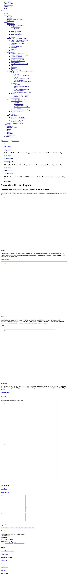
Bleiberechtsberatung (16, 56)
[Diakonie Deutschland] (13, 520)
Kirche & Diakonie (12, 127)
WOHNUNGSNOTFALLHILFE (16, 99)
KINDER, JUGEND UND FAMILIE (17, 38)
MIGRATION (11, 52)
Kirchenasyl (14, 67)
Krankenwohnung (18, 104)
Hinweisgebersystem (6, 557)
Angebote (6, 22)
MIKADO (13, 44)
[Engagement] (8, 146)
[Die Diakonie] (8, 170)
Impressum (4, 560)
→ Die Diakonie (5, 326)
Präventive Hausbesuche (17, 25)
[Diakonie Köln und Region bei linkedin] (30, 527)
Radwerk (13, 113)
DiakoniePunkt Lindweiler (18, 118)
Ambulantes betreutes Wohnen (22, 107)
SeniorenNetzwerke (16, 31)
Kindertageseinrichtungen (17, 43)
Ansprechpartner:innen (7, 551)
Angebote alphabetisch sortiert (15, 123)
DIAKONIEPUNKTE (13, 115)
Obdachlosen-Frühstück (17, 111)
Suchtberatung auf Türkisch (21, 95)
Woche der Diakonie (9, 136)
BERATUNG (11, 24)
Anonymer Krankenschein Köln (19, 53)
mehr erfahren (7, 155)
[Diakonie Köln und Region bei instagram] (21, 527)
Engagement (7, 15)
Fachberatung (17, 108)
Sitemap (3, 563)
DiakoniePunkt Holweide (17, 117)
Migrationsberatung (16, 70)
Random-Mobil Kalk (16, 46)
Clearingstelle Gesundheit (17, 58)
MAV (8, 130)
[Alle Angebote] (8, 158)
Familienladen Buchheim (17, 41)
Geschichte (10, 126)
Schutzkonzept (11, 135)
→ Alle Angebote (5, 259)
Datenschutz (4, 554)
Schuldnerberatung (15, 27)
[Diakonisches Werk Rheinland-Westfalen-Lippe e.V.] (13, 512)
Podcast (9, 132)
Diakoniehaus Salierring (17, 101)
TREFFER (13, 49)
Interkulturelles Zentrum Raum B (19, 64)
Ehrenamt (9, 16)
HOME (6, 13)
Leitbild (9, 129)
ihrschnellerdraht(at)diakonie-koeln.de (14, 543)
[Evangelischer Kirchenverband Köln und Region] (38, 512)
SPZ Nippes (14, 83)
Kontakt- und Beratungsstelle (21, 78)
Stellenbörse (10, 21)
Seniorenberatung (15, 32)
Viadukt (13, 114)
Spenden (9, 18)
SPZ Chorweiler (15, 73)
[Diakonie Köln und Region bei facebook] (12, 527)
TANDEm (13, 37)
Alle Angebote (8, 162)
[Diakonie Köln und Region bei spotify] (4, 527)
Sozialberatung (14, 35)
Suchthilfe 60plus (15, 98)
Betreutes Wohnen (19, 80)
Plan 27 (16, 77)
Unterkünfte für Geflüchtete (18, 61)
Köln (15, 30)
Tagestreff (16, 102)
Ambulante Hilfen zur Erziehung (19, 40)
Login (5, 8)
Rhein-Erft (16, 28)
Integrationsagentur (16, 62)
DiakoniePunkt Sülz (16, 121)
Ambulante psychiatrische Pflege (22, 92)
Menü (2, 10)
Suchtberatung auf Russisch (21, 96)
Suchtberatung (14, 93)
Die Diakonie (7, 124)
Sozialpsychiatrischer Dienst (21, 75)
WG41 (12, 50)
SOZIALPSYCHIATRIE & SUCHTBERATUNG (20, 71)
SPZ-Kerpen (14, 47)
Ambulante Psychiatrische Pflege (22, 81)
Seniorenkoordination (16, 34)
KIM (12, 65)
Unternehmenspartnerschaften (15, 19)
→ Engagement (5, 392)
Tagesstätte (17, 74)
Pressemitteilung (11, 133)
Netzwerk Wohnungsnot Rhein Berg (20, 110)
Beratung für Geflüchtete (17, 59)
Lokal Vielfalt (14, 68)
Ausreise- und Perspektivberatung (19, 55)
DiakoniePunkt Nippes (17, 120)
